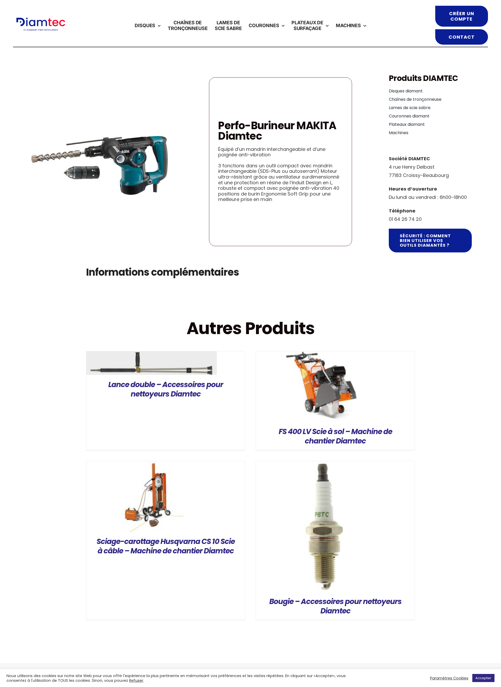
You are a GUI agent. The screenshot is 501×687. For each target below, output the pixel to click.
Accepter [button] (483, 678)
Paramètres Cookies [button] (449, 678)
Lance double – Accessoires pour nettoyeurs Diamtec (165, 389)
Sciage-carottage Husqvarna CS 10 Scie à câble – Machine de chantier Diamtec (166, 546)
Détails (151, 364)
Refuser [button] (136, 680)
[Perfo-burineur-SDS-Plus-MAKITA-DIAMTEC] (100, 161)
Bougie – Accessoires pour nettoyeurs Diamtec (335, 606)
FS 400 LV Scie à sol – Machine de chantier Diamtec (335, 436)
